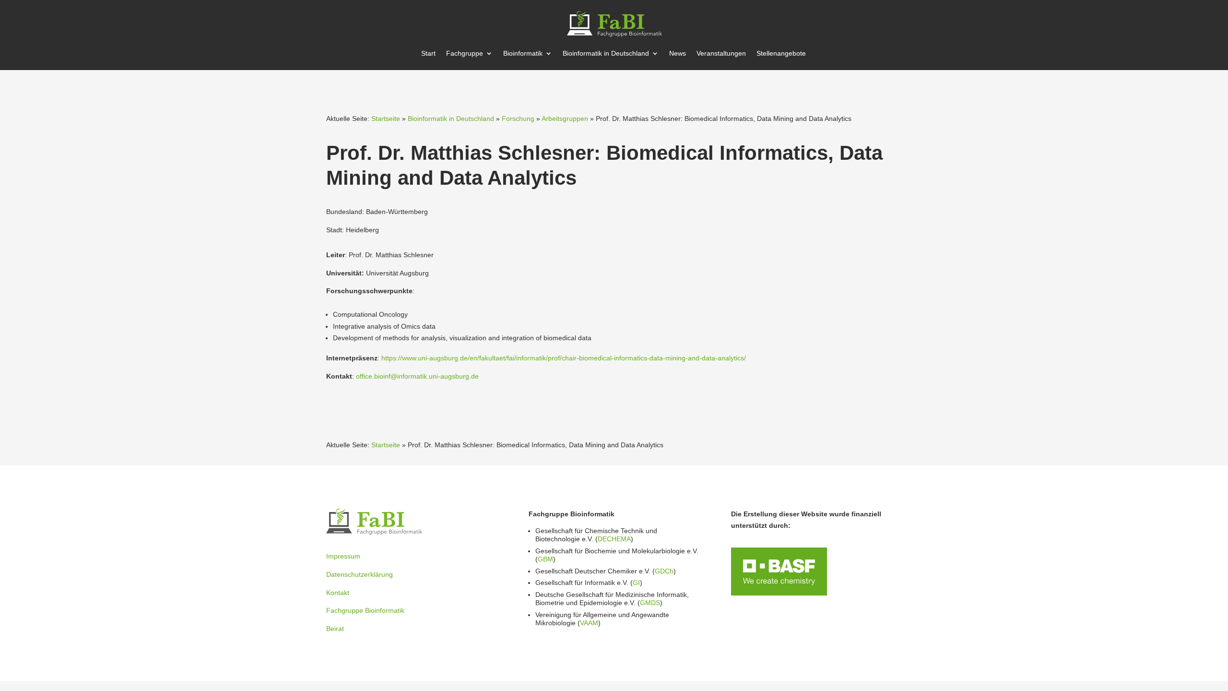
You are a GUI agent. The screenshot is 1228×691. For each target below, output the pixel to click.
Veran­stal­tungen (721, 53)
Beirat (335, 628)
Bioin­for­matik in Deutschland (606, 53)
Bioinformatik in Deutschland (451, 118)
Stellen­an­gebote (781, 53)
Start (428, 53)
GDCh (664, 571)
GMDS (650, 603)
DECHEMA (614, 539)
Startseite (385, 118)
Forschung (518, 118)
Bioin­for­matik (523, 53)
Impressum (343, 556)
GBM (545, 559)
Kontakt (337, 592)
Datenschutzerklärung (359, 574)
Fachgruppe (464, 53)
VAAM (589, 623)
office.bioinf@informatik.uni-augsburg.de (417, 376)
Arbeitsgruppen (565, 118)
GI (636, 582)
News (677, 53)
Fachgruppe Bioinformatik (365, 610)
